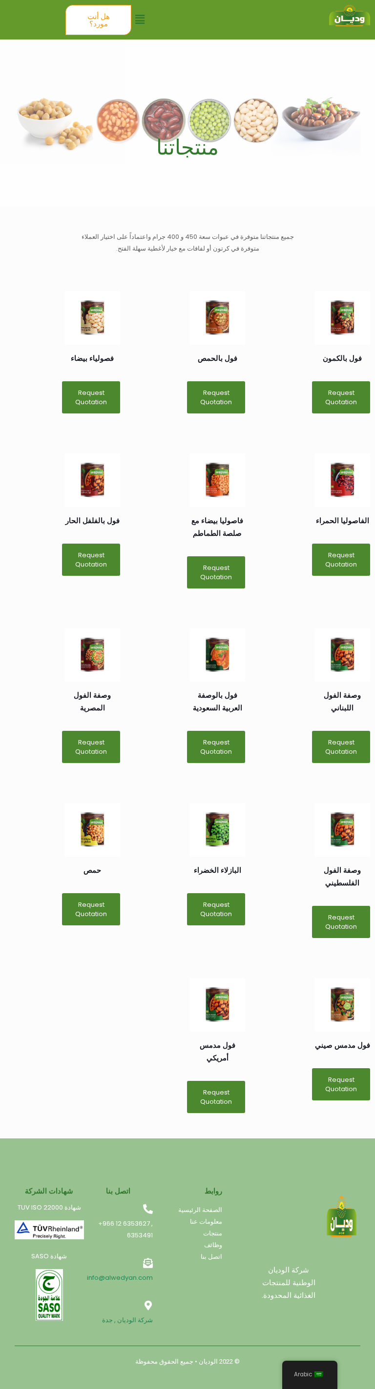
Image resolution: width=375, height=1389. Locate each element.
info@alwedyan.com (120, 1277)
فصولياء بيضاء (92, 358)
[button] (139, 19)
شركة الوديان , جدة (127, 1320)
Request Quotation (341, 397)
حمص (92, 870)
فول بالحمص (217, 358)
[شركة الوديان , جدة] (148, 1306)
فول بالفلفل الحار (92, 520)
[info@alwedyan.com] (148, 1263)
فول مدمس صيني (342, 1045)
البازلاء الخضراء (217, 870)
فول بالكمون (342, 358)
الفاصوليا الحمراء (342, 520)
